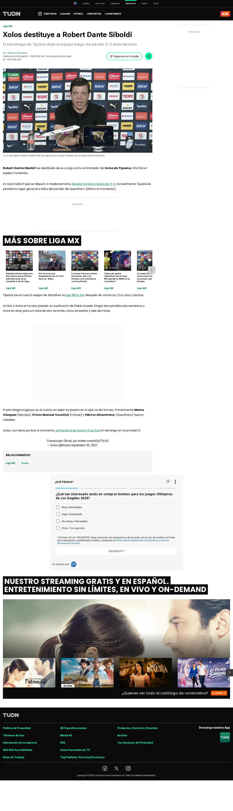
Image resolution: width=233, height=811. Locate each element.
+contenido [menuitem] (113, 13)
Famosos (115, 4)
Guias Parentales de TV (75, 750)
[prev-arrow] (0, 672)
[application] (77, 111)
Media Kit (66, 735)
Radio (144, 4)
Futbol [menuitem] (78, 13)
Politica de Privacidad (17, 728)
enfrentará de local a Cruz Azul (78, 430)
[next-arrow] (151, 270)
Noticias (100, 4)
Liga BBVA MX (75, 295)
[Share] (148, 56)
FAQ (62, 742)
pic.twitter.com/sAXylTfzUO (91, 441)
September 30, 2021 (84, 445)
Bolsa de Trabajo (13, 757)
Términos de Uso (13, 735)
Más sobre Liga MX (42, 241)
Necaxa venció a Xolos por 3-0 (94, 184)
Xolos (24, 463)
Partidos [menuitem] (50, 13)
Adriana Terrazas (17, 52)
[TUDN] (12, 13)
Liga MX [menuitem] (65, 13)
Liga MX (8, 26)
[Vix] (225, 14)
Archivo (122, 735)
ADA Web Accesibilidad (17, 750)
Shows (86, 4)
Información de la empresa (20, 742)
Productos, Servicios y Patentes (137, 728)
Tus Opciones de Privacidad (135, 742)
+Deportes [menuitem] (94, 13)
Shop (156, 4)
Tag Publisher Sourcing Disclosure (82, 757)
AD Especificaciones (73, 728)
